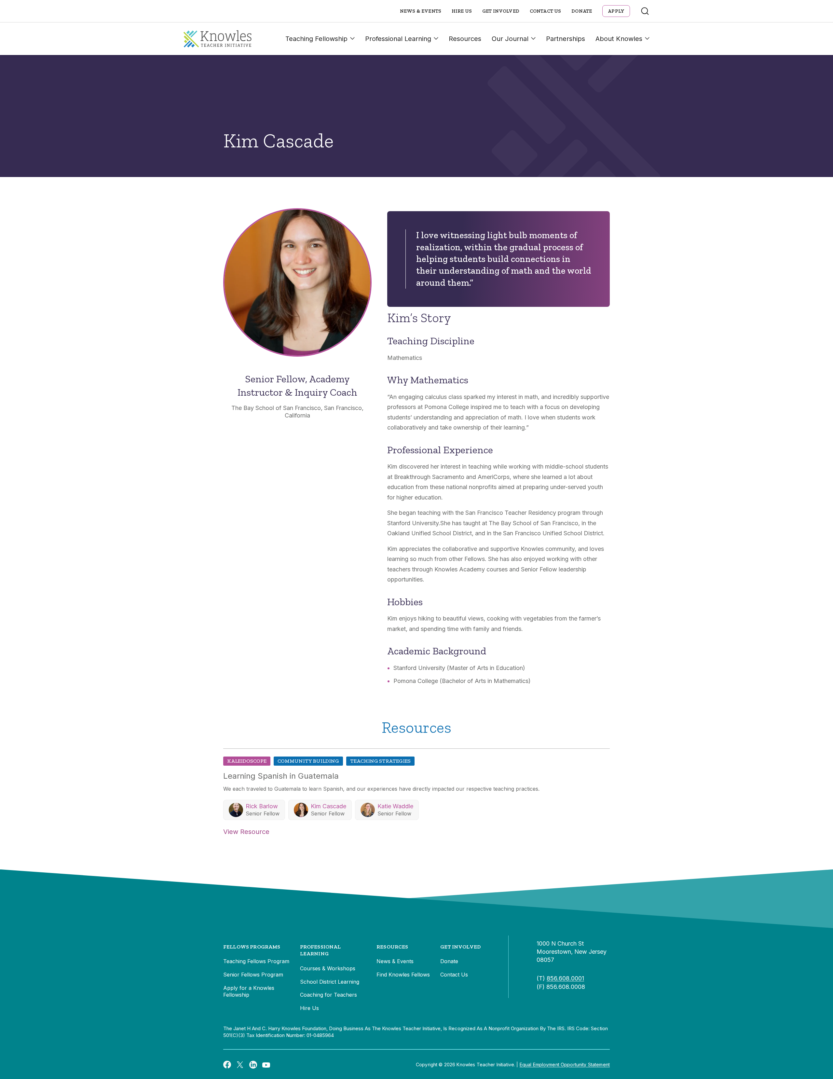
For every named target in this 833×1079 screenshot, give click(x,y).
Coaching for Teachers (328, 994)
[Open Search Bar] (644, 11)
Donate (581, 11)
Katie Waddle (395, 806)
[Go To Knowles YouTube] (266, 1064)
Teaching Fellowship (316, 39)
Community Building (308, 761)
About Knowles (618, 39)
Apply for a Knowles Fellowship (248, 991)
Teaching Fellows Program (256, 961)
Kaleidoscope (246, 761)
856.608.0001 (565, 978)
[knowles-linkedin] (253, 1064)
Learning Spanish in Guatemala (281, 776)
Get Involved (500, 11)
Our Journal (510, 39)
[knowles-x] (240, 1064)
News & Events (420, 11)
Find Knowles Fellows (403, 974)
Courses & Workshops (327, 968)
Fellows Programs (251, 947)
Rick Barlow (262, 806)
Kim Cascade (328, 806)
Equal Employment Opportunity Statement (565, 1064)
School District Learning (329, 981)
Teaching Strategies (380, 761)
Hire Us (462, 11)
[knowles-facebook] (227, 1064)
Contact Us (545, 11)
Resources (465, 39)
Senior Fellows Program (253, 974)
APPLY (616, 11)
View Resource (246, 832)
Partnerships (565, 39)
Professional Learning (398, 39)
